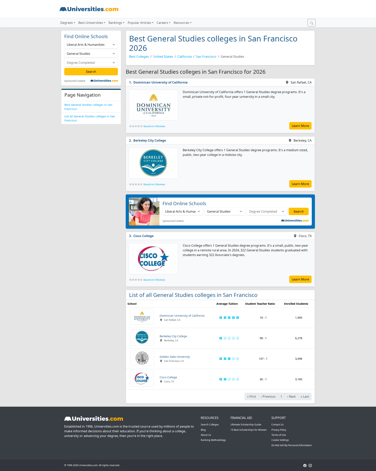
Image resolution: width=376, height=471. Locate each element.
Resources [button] (181, 23)
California (184, 56)
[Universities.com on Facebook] (304, 465)
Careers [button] (162, 23)
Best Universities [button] (90, 23)
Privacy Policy (278, 429)
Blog (203, 429)
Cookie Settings (280, 440)
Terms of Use (278, 435)
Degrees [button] (66, 23)
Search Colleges (210, 424)
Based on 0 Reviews (154, 126)
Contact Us (277, 424)
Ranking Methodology (213, 440)
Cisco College (143, 236)
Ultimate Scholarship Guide (245, 424)
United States (163, 56)
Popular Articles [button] (139, 23)
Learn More (300, 126)
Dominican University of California (160, 82)
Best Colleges (139, 56)
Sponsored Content (74, 81)
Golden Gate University (175, 357)
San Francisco (206, 56)
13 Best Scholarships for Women (248, 429)
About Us (206, 435)
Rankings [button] (115, 23)
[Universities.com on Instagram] (310, 465)
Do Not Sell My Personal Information (291, 445)
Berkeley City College (149, 140)
